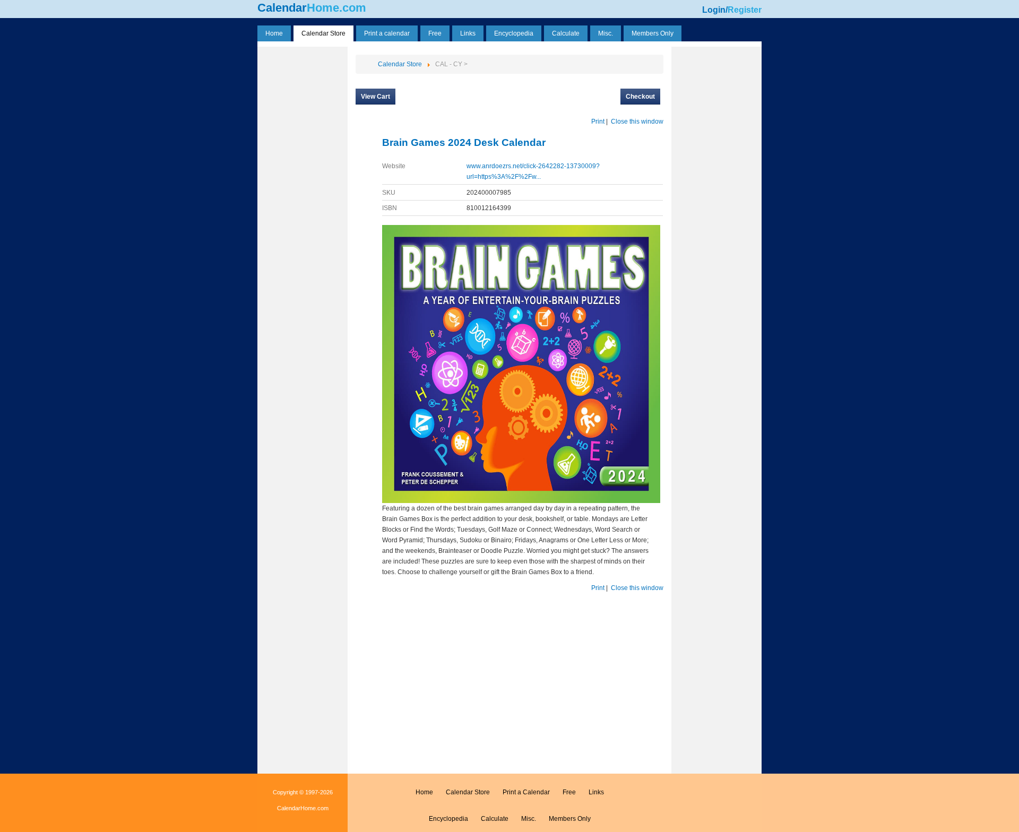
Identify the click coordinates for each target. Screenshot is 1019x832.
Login (714, 9)
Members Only (570, 818)
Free (569, 792)
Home (424, 792)
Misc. (528, 818)
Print (598, 121)
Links (596, 792)
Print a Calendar (526, 792)
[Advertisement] (302, 208)
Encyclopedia (448, 818)
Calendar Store (468, 792)
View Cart (375, 96)
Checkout (640, 96)
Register (745, 9)
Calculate (494, 818)
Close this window (637, 121)
